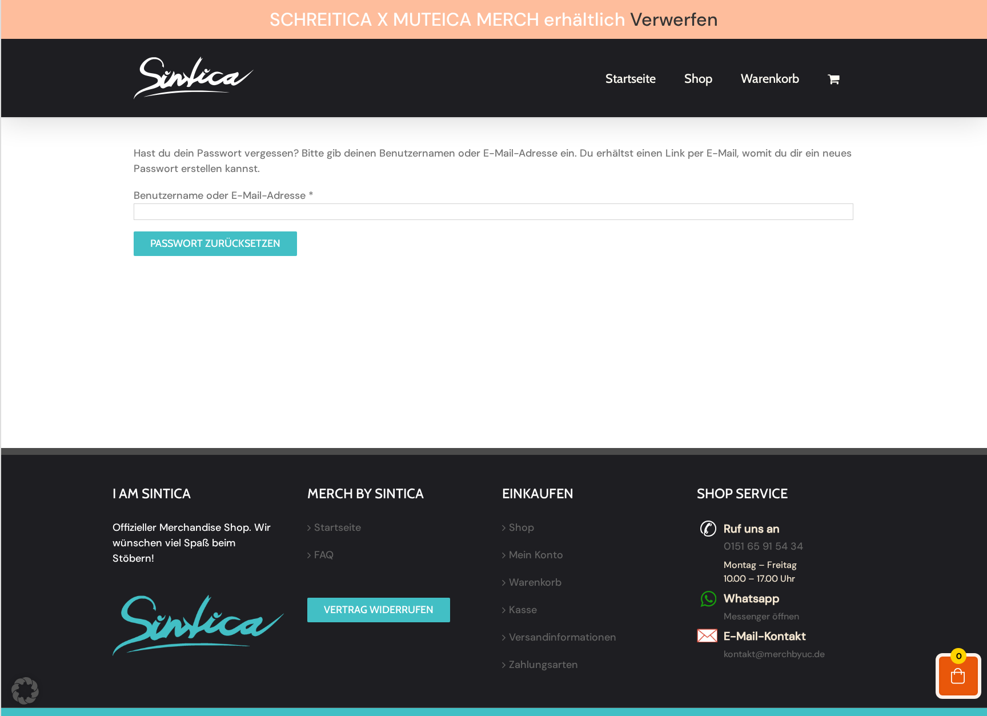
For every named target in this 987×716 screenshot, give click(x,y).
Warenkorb (535, 582)
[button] (25, 691)
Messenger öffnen (761, 616)
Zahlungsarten (543, 664)
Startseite (337, 527)
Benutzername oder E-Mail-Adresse (224, 195)
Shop (521, 527)
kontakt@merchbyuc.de (774, 654)
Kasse (523, 610)
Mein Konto (536, 555)
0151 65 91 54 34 (763, 546)
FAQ (324, 555)
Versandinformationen (562, 637)
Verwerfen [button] (674, 19)
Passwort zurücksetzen (215, 243)
